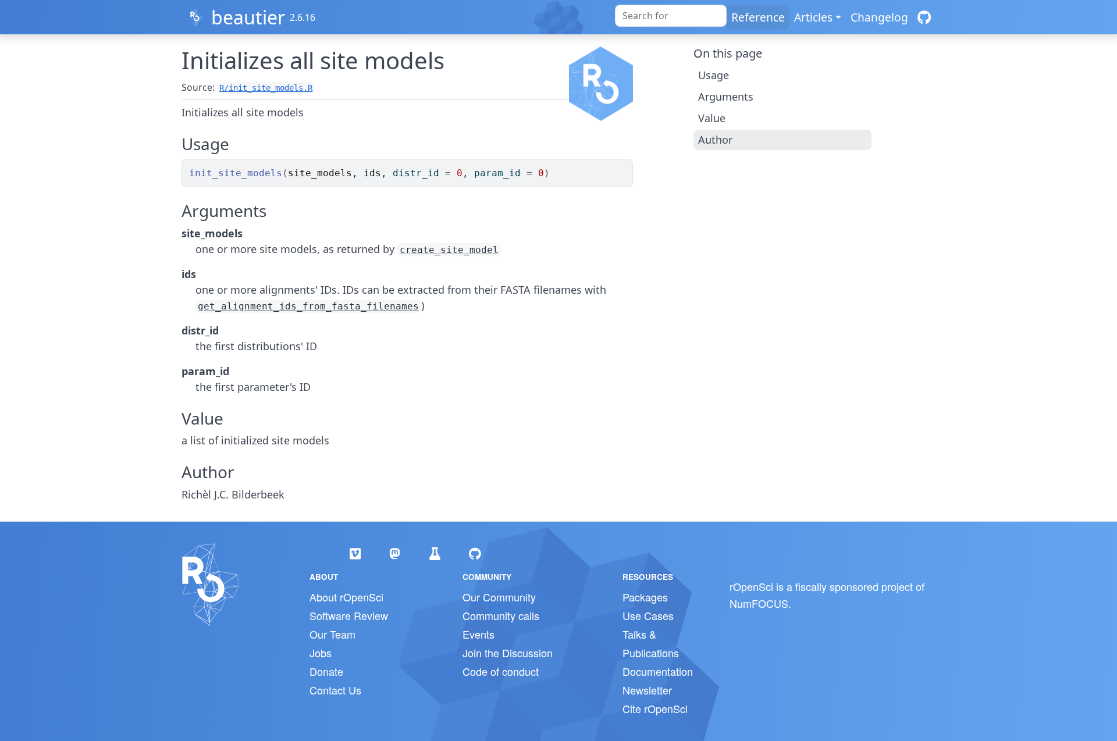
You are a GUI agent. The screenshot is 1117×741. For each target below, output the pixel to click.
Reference (758, 17)
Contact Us (335, 689)
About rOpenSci (346, 596)
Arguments (725, 97)
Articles (813, 17)
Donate (326, 671)
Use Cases (648, 615)
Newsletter (647, 689)
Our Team (332, 634)
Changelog (879, 17)
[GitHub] (924, 17)
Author (715, 140)
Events (479, 634)
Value (711, 118)
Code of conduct (501, 671)
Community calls (501, 615)
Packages (645, 596)
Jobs (321, 652)
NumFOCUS (759, 603)
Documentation (657, 671)
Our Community (499, 596)
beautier (248, 17)
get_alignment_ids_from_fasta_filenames (308, 306)
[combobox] (671, 16)
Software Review (349, 615)
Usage (713, 75)
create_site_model (449, 249)
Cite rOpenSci (655, 708)
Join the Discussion (508, 652)
